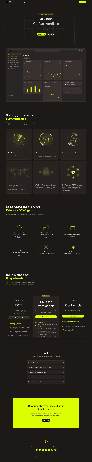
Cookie (55, 456)
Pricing (23, 2)
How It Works (31, 2)
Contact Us (68, 446)
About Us (59, 446)
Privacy (50, 456)
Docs (39, 2)
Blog (53, 446)
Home (16, 2)
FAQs (47, 446)
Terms (45, 456)
